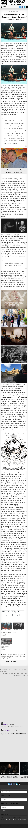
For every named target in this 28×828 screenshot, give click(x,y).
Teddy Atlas (8, 658)
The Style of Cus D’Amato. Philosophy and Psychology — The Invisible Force (9, 777)
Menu (4, 6)
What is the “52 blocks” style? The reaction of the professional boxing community (6, 632)
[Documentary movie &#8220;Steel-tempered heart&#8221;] (18, 626)
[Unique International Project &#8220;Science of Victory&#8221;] (6, 641)
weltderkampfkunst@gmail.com (16, 819)
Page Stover (10, 656)
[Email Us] (25, 7)
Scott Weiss (18, 656)
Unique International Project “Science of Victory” (5, 646)
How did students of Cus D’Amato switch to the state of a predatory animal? (14, 17)
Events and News (14, 11)
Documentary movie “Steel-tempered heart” (18, 630)
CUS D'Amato (17, 654)
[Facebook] (22, 7)
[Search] (27, 7)
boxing (10, 654)
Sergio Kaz (11, 22)
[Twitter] (20, 7)
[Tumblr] (14, 784)
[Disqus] (14, 699)
